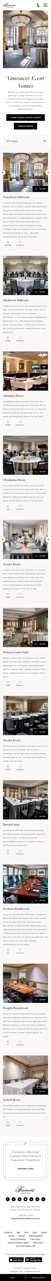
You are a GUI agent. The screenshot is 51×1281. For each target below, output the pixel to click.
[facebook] (8, 1199)
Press (34, 1232)
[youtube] (25, 1199)
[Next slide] (48, 172)
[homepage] (11, 5)
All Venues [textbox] (11, 141)
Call (12, 1277)
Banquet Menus (25, 126)
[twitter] (14, 1199)
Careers (11, 1236)
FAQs (26, 1232)
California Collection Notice (18, 1242)
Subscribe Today (25, 1168)
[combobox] (25, 141)
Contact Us (8, 1232)
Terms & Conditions (18, 1239)
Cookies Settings (25, 1246)
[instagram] (20, 1199)
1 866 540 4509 (25, 1215)
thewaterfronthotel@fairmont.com (25, 1218)
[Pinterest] (43, 1199)
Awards (44, 1232)
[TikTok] (37, 1199)
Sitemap (22, 1236)
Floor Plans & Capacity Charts (25, 117)
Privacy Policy (35, 1239)
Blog (18, 1232)
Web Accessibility (36, 1236)
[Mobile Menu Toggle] (45, 5)
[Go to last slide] (2, 172)
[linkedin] (31, 1199)
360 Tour (42, 189)
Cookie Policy (38, 1242)
